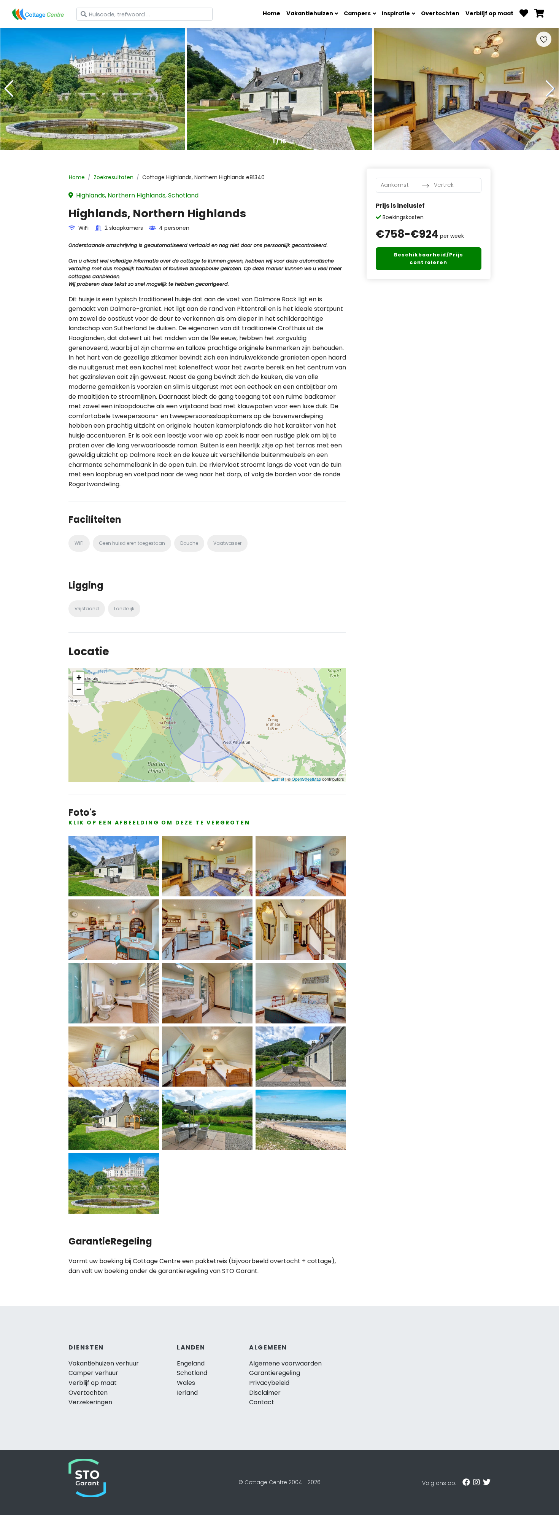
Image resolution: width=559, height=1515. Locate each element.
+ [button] (78, 678)
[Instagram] (476, 1482)
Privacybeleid (269, 1382)
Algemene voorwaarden (285, 1363)
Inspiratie (396, 13)
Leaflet (278, 779)
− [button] (78, 689)
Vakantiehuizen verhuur (103, 1363)
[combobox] (144, 14)
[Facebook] (466, 1482)
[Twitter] (487, 1482)
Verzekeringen (90, 1402)
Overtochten (440, 13)
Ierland (187, 1392)
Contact (261, 1402)
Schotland (192, 1373)
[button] (550, 88)
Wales (186, 1382)
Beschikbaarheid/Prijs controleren (429, 258)
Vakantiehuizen (309, 13)
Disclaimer (265, 1392)
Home (271, 13)
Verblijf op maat (489, 13)
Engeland (191, 1363)
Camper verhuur (93, 1373)
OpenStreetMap (306, 779)
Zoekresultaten (113, 177)
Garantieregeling (274, 1373)
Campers (357, 13)
